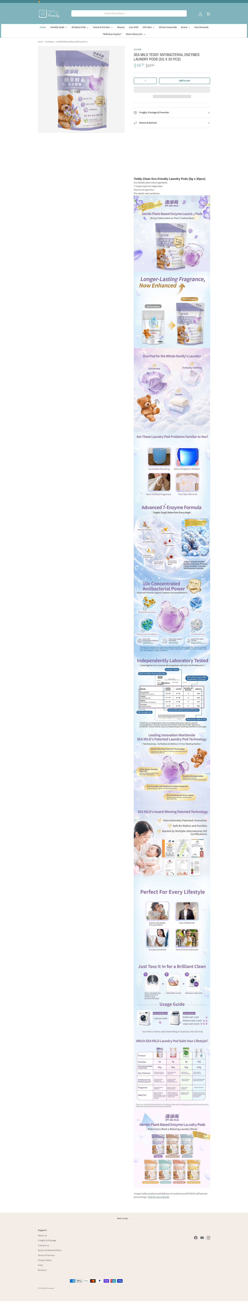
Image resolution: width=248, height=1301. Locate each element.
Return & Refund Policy (49, 1250)
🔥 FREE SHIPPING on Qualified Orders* (57, 1)
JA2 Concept (49, 1288)
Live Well (133, 27)
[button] (172, 89)
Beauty (121, 27)
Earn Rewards (201, 27)
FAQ (40, 1265)
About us (42, 1235)
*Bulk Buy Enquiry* (112, 34)
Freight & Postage (47, 1240)
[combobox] (129, 13)
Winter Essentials (168, 27)
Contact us (43, 1245)
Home (43, 27)
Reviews (42, 1270)
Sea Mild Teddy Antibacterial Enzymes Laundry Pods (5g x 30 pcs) (72, 42)
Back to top (122, 1218)
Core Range (49, 42)
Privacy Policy (45, 1260)
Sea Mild (137, 49)
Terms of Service (46, 1255)
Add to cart (184, 80)
